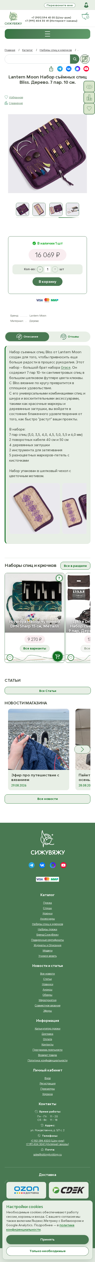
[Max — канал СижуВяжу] (77, 69)
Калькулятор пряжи (47, 1028)
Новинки (47, 984)
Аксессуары (47, 918)
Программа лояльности (47, 1049)
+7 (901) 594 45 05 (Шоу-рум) (51, 17)
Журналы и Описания (47, 945)
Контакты (47, 1044)
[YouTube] (63, 865)
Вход (47, 1078)
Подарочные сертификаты (47, 939)
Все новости (47, 799)
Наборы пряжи (47, 929)
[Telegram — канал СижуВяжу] (60, 69)
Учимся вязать (48, 955)
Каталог (27, 49)
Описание (31, 336)
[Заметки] (84, 59)
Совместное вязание (47, 1005)
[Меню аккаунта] (86, 5)
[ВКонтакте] (42, 865)
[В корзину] (57, 656)
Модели (48, 950)
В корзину (47, 282)
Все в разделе (75, 566)
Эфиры (47, 1010)
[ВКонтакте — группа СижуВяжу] (69, 69)
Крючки (48, 913)
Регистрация (48, 1083)
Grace (66, 367)
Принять (47, 1239)
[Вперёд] (82, 749)
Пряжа (47, 902)
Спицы (47, 907)
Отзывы (73, 336)
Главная (10, 49)
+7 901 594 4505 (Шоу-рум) (47, 1140)
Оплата (47, 1039)
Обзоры (47, 994)
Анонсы (47, 989)
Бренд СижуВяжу (47, 934)
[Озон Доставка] (26, 1190)
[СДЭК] (69, 1190)
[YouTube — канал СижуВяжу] (86, 69)
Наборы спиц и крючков (56, 49)
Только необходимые (48, 1251)
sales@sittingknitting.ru (47, 1154)
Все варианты (34, 648)
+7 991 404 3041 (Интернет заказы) (47, 1143)
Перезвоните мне (60, 5)
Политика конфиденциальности (48, 1060)
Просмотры (47, 1088)
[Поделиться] (51, 69)
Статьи (47, 978)
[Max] (53, 865)
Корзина (47, 1093)
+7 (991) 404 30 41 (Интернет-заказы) (51, 20)
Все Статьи (47, 691)
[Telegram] (32, 865)
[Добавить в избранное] (10, 657)
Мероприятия (47, 1000)
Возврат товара (47, 1054)
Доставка (47, 1033)
